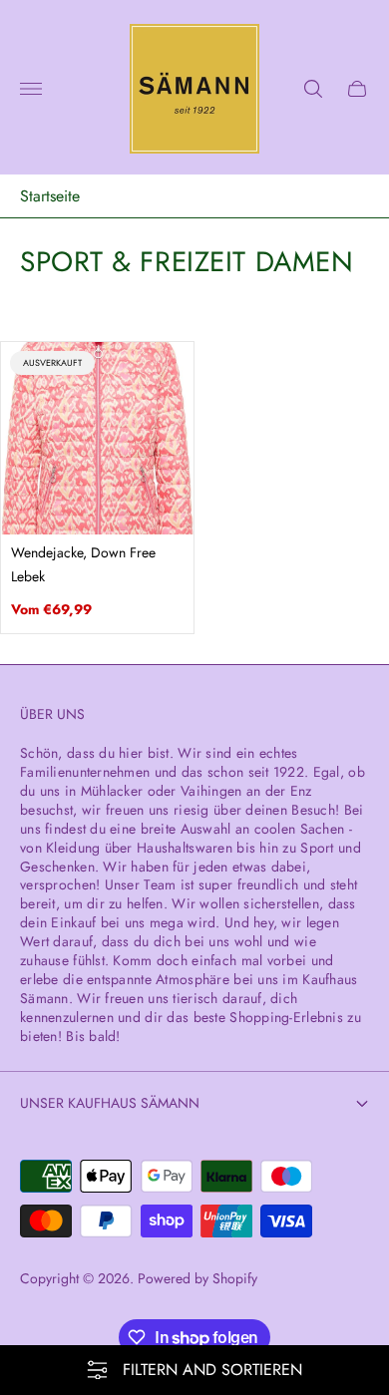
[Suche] (313, 89)
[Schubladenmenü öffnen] (31, 89)
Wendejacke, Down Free (83, 552)
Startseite (50, 196)
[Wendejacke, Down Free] (97, 438)
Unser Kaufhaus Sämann (109, 1103)
